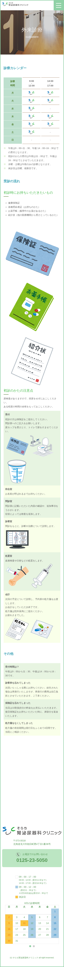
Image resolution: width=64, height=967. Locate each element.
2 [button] (34, 946)
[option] (32, 923)
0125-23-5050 (32, 860)
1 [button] (30, 946)
